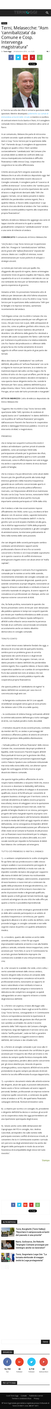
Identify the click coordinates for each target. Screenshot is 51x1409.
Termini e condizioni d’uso (21, 1398)
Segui (19, 1359)
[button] (47, 12)
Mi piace (7, 1359)
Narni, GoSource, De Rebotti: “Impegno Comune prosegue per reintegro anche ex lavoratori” (32, 1244)
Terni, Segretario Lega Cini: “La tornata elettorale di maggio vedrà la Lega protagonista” (31, 1257)
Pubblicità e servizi (36, 1396)
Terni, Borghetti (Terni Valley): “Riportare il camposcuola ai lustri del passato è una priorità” (32, 1232)
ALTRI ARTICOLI (9, 1222)
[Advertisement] (25, 4)
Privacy (36, 1398)
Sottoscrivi (44, 1359)
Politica (4, 23)
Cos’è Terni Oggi (12, 1396)
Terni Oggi (7, 51)
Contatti (24, 1396)
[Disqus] (25, 1306)
